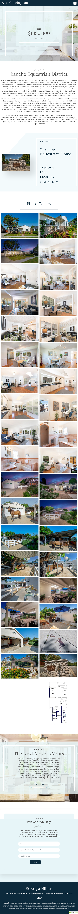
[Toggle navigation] (74, 2)
